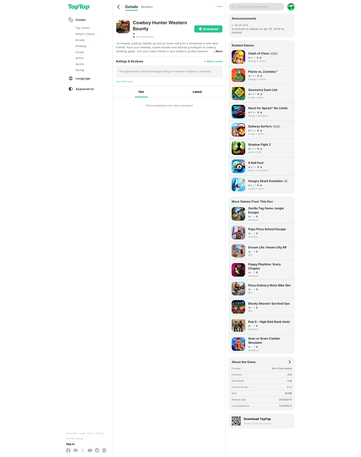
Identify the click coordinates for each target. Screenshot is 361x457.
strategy (81, 46)
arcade (80, 40)
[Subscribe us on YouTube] (90, 450)
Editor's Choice (85, 34)
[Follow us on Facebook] (68, 450)
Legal (82, 433)
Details (131, 7)
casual (80, 52)
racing (80, 70)
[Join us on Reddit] (97, 450)
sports (80, 64)
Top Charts (83, 28)
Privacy (100, 433)
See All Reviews (124, 81)
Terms (90, 433)
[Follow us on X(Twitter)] (82, 450)
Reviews (147, 7)
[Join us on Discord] (75, 450)
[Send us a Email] (104, 450)
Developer (71, 433)
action (80, 58)
